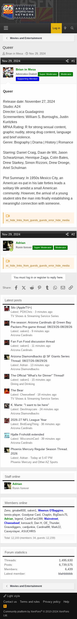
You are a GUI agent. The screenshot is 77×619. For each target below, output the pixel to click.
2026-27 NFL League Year (29, 419)
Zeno (7, 510)
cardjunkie (28, 527)
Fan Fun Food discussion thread (33, 341)
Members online (16, 503)
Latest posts (13, 300)
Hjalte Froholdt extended (27, 434)
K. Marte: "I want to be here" (30, 405)
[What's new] (65, 28)
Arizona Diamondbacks (25, 369)
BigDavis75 (60, 514)
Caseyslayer (12, 531)
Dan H (38, 523)
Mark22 (56, 527)
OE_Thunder (51, 523)
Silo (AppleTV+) (21, 307)
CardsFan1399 (34, 518)
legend (19, 518)
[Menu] (6, 28)
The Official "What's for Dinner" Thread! (37, 375)
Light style (13, 596)
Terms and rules (30, 601)
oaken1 (31, 510)
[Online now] (11, 250)
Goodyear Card (31, 514)
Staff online (12, 476)
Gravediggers (12, 527)
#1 (73, 61)
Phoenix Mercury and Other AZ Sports (34, 462)
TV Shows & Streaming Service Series (35, 316)
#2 (73, 234)
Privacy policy (52, 601)
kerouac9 (27, 523)
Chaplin (46, 514)
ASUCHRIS (28, 531)
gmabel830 (19, 510)
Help (66, 601)
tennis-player (12, 514)
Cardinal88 (43, 527)
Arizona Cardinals (22, 335)
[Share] (67, 61)
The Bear (17, 390)
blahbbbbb (65, 573)
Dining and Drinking (23, 384)
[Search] (72, 28)
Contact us (10, 601)
